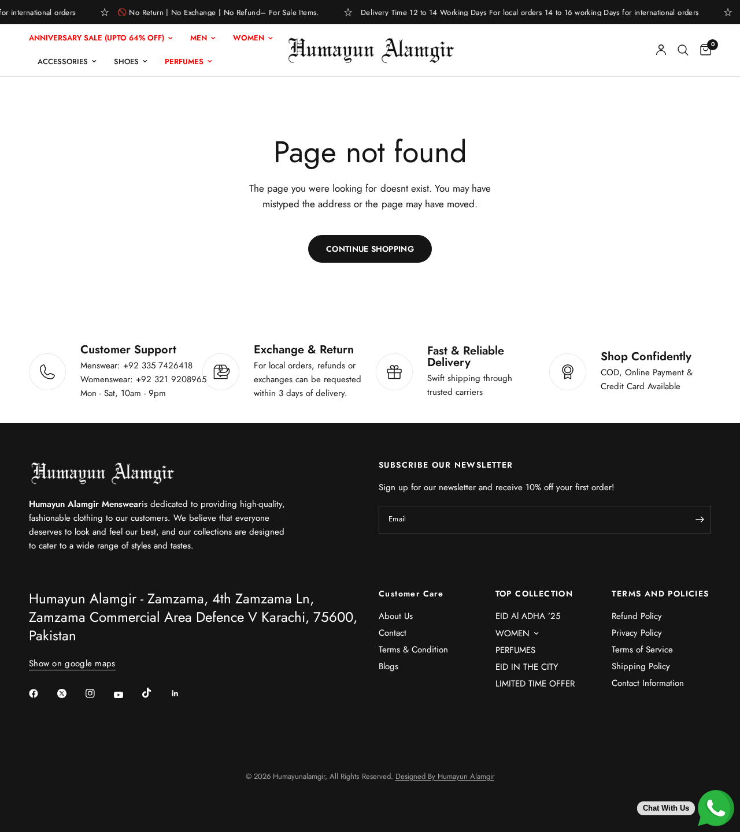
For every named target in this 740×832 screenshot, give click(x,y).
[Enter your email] (699, 519)
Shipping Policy (641, 666)
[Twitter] (70, 693)
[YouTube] (126, 694)
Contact (392, 632)
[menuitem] (105, 38)
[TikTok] (155, 693)
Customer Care (411, 594)
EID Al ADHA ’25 (527, 616)
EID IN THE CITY (526, 667)
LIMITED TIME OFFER (535, 683)
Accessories (63, 61)
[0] (702, 50)
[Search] (683, 50)
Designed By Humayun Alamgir (444, 776)
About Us (396, 616)
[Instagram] (98, 693)
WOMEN (512, 633)
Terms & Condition (413, 649)
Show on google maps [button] (72, 664)
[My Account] (661, 50)
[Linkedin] (183, 693)
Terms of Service (642, 649)
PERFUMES (515, 650)
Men (198, 37)
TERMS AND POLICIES (660, 594)
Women (248, 37)
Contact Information (648, 683)
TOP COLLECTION (534, 594)
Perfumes (184, 61)
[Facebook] (41, 693)
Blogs (388, 666)
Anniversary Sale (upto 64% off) (96, 37)
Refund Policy (637, 616)
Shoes (126, 61)
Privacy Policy (637, 632)
